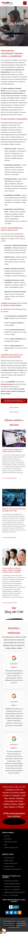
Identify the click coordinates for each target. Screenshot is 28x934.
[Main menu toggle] (25, 3)
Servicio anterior (14, 407)
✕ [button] (16, 922)
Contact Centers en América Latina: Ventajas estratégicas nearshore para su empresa (11, 570)
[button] (3, 930)
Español (4, 933)
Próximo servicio (14, 412)
